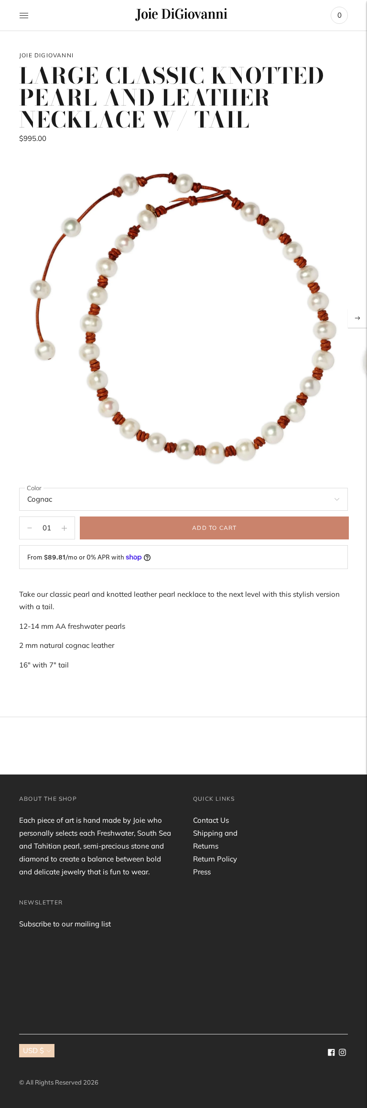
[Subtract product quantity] (64, 527)
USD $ (33, 1050)
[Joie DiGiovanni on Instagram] (342, 1053)
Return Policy (215, 858)
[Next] (357, 318)
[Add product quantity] (30, 527)
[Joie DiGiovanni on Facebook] (331, 1053)
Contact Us (211, 820)
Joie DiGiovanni (46, 55)
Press (202, 871)
